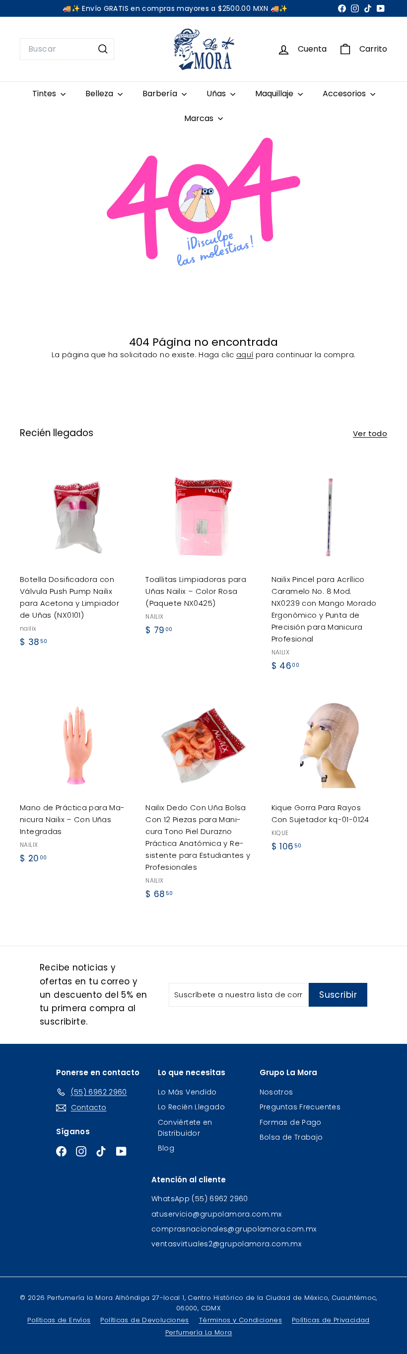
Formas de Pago (291, 1122)
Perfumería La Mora (198, 1332)
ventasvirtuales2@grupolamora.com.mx (226, 1244)
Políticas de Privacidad (331, 1320)
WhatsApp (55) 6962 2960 (199, 1199)
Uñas (217, 93)
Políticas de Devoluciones (144, 1320)
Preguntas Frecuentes (300, 1107)
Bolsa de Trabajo (291, 1137)
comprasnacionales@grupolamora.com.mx (234, 1229)
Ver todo (370, 433)
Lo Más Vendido (187, 1092)
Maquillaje (275, 93)
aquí (245, 354)
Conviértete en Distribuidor (185, 1127)
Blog (166, 1148)
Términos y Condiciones (240, 1320)
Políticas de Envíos (58, 1320)
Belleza (100, 93)
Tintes (45, 93)
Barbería (160, 93)
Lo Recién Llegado (191, 1107)
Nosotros (276, 1092)
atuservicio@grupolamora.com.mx (216, 1214)
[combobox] (67, 49)
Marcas (199, 118)
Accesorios (345, 93)
